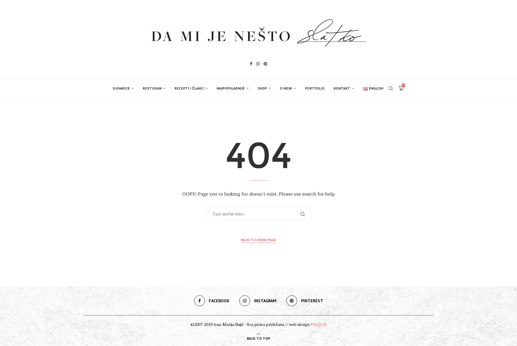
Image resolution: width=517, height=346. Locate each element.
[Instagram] (258, 64)
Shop (262, 88)
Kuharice (121, 88)
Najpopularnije (231, 88)
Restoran (152, 88)
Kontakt (342, 88)
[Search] (391, 88)
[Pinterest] (265, 64)
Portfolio (315, 88)
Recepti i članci (189, 88)
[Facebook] (251, 64)
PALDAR (319, 324)
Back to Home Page (258, 240)
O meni (286, 88)
